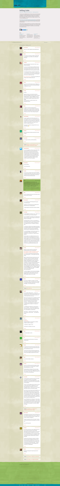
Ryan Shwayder (26, 116)
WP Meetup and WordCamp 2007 (17, 42)
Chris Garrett (26, 47)
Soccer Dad (25, 376)
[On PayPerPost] (30, 36)
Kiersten (25, 427)
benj (24, 192)
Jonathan (25, 62)
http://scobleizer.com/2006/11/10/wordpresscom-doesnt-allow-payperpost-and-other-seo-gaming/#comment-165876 (31, 252)
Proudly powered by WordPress (30, 483)
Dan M (25, 291)
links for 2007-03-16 (29, 288)
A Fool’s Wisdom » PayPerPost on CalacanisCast (33, 456)
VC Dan (25, 90)
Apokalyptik (46, 42)
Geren (25, 82)
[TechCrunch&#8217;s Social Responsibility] (23, 36)
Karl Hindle (25, 212)
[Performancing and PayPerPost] (37, 36)
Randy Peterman (26, 148)
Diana (25, 278)
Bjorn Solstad (26, 412)
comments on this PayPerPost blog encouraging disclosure (28, 19)
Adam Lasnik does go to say (27, 76)
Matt (24, 180)
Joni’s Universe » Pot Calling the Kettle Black (32, 459)
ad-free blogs (26, 320)
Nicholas (25, 130)
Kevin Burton (26, 162)
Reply (25, 51)
